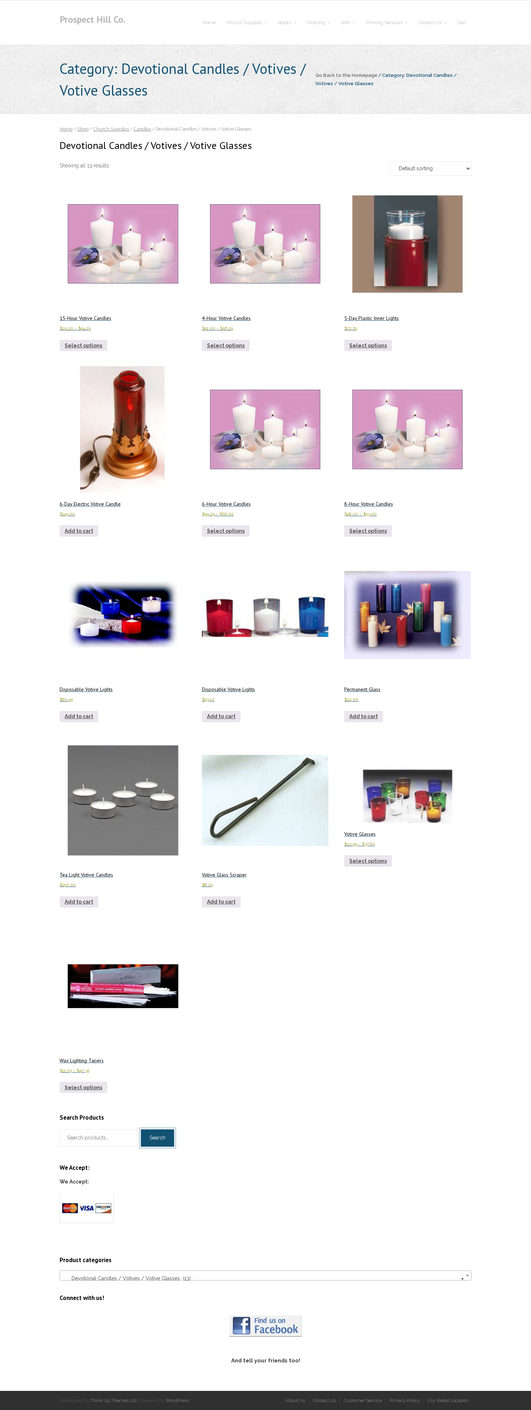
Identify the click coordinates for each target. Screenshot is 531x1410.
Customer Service (363, 1400)
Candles (142, 129)
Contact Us (324, 1400)
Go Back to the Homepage (346, 75)
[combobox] (265, 1275)
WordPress (177, 1400)
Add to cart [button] (79, 531)
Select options (83, 345)
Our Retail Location (448, 1400)
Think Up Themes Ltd (114, 1400)
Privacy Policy (405, 1400)
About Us (295, 1400)
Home (66, 129)
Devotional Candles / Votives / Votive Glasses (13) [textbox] (263, 1278)
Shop (82, 129)
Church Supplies (111, 129)
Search (157, 1138)
